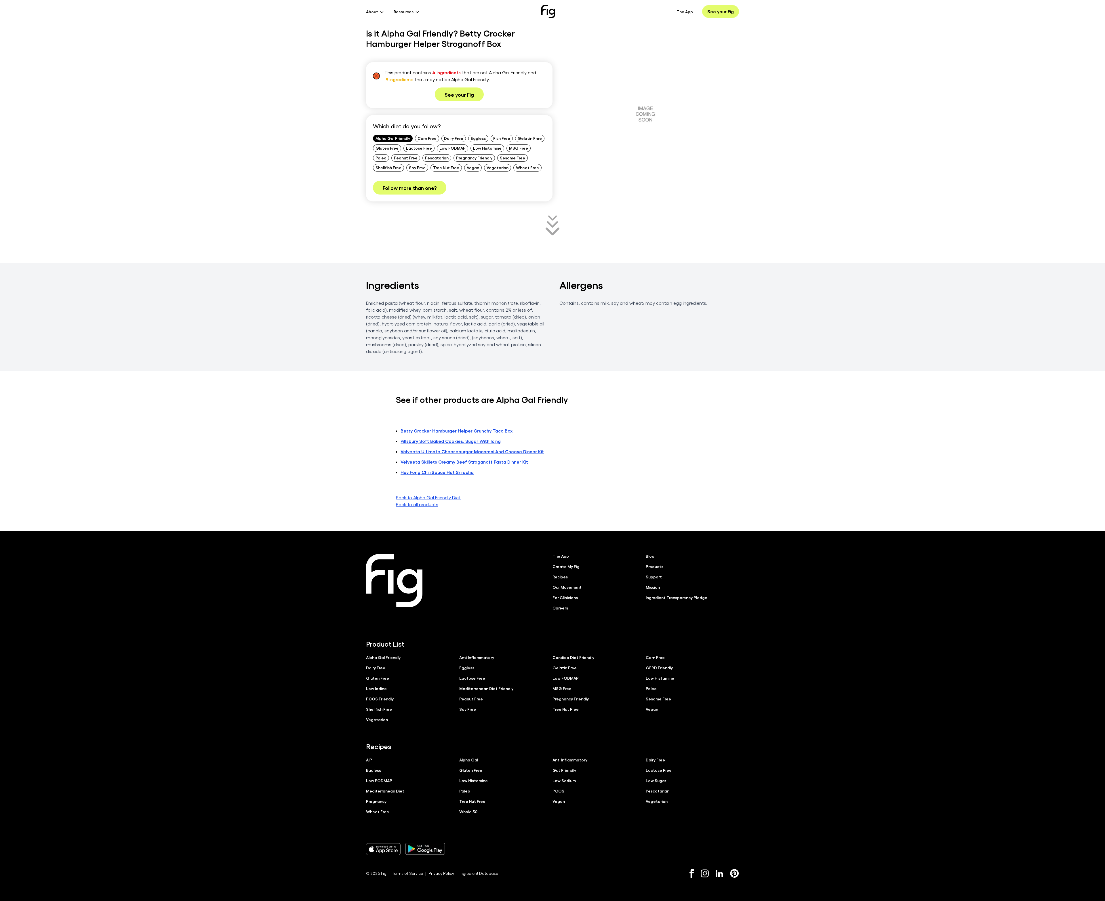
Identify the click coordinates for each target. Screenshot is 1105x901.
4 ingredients (446, 72)
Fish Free (501, 138)
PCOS (558, 791)
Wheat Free (527, 167)
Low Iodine (376, 688)
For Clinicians (565, 597)
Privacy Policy (441, 873)
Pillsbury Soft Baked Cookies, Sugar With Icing (451, 441)
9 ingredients (400, 79)
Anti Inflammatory (476, 657)
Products (654, 566)
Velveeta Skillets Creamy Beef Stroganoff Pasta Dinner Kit (464, 461)
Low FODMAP (452, 148)
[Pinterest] (734, 873)
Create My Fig (566, 566)
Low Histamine (487, 148)
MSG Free (518, 148)
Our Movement (567, 587)
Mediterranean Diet (385, 791)
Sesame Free (512, 157)
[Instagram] (705, 873)
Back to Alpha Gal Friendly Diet (428, 497)
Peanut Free (406, 157)
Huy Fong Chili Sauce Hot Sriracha (437, 472)
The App (685, 11)
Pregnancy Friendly (474, 157)
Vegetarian (497, 167)
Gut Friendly (564, 770)
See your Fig (720, 11)
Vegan (473, 167)
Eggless (478, 138)
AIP (369, 760)
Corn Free (427, 138)
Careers (560, 608)
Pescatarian (437, 157)
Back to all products (417, 504)
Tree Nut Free (446, 167)
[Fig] (548, 11)
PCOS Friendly (380, 699)
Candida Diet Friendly (573, 657)
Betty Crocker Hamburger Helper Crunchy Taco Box (457, 430)
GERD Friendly (659, 668)
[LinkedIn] (719, 873)
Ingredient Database (479, 873)
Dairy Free (453, 138)
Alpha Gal (468, 760)
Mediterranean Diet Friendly (486, 688)
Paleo (381, 157)
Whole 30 (468, 811)
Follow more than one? (410, 187)
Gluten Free (387, 148)
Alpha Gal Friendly (393, 138)
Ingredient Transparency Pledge (676, 597)
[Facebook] (691, 873)
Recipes (560, 577)
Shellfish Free (388, 167)
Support (654, 577)
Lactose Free (419, 148)
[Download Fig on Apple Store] (383, 849)
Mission (653, 587)
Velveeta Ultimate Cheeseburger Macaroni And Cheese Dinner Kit (472, 451)
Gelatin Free (530, 138)
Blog (650, 556)
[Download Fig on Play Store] (425, 849)
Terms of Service (407, 873)
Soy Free (417, 167)
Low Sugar (656, 780)
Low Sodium (564, 780)
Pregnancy (376, 801)
